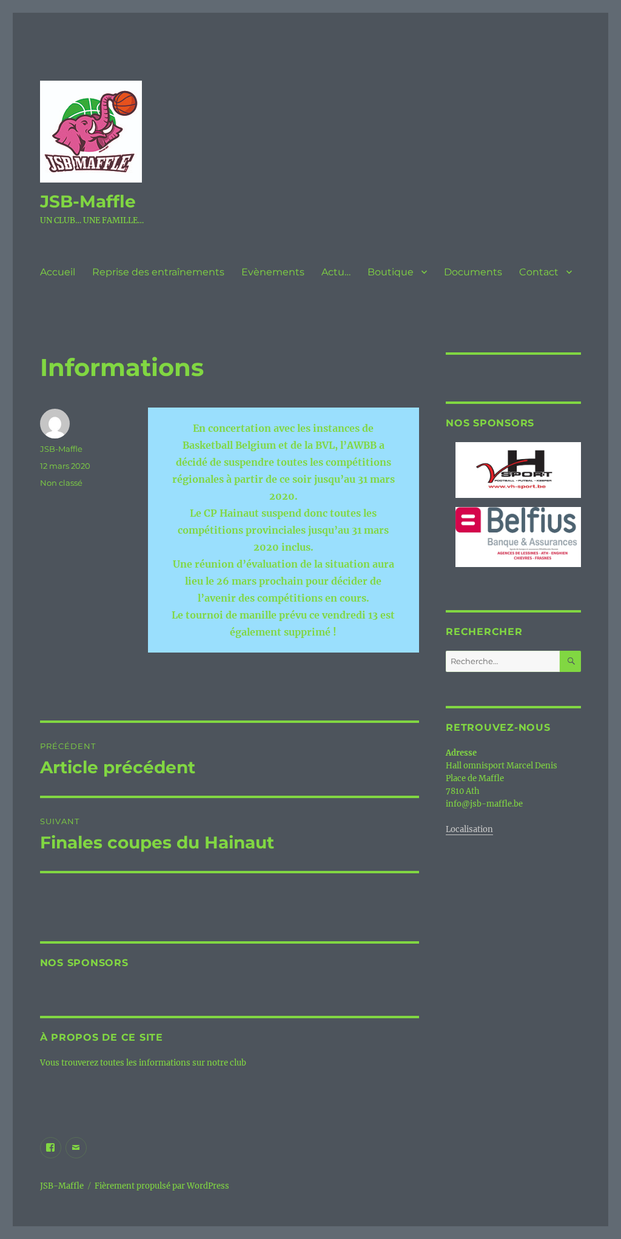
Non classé (61, 483)
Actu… (336, 272)
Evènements (272, 272)
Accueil (57, 272)
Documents (473, 272)
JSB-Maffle (88, 201)
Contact (539, 272)
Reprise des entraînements (158, 272)
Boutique (391, 272)
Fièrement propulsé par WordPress (162, 1186)
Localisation (469, 829)
